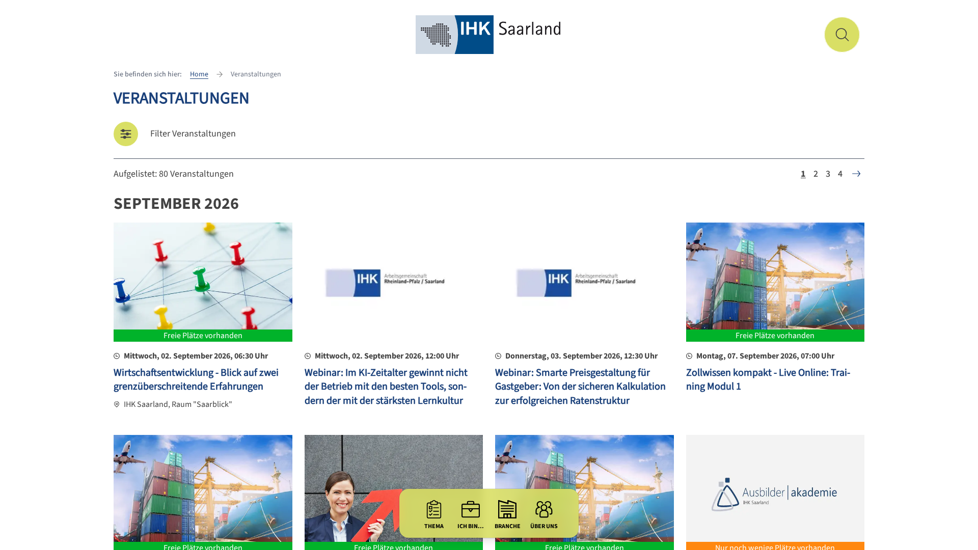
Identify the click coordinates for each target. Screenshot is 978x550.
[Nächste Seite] (856, 174)
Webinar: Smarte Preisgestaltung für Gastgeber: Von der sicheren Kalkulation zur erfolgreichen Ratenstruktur (580, 387)
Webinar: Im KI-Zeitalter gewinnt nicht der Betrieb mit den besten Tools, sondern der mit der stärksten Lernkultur (386, 387)
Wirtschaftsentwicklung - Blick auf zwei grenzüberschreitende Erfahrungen (196, 380)
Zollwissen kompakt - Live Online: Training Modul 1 (768, 380)
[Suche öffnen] (842, 34)
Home (199, 74)
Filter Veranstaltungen (193, 133)
